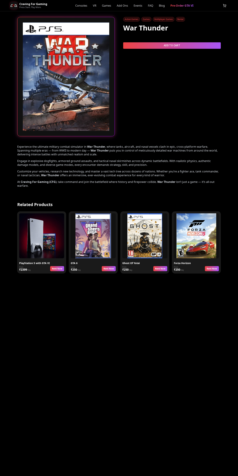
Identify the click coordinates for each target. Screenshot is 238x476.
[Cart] (224, 5)
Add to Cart (172, 45)
